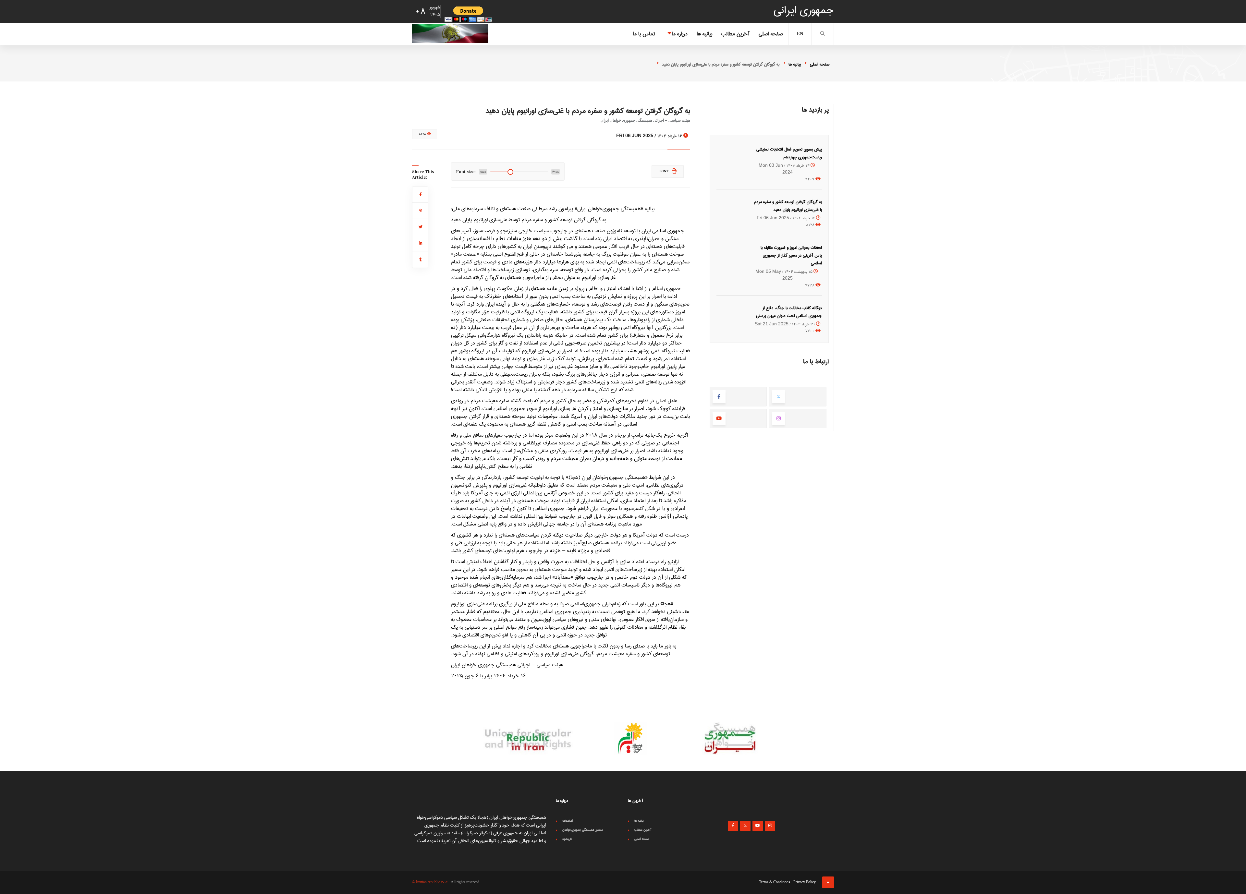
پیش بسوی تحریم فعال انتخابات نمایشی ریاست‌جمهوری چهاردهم (789, 153)
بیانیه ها (704, 34)
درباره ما (680, 34)
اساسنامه (567, 821)
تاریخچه (567, 839)
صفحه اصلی (771, 34)
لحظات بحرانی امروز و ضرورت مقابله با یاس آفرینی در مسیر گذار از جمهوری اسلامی (791, 255)
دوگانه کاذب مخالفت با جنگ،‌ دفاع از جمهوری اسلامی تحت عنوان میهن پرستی (789, 312)
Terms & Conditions (774, 882)
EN (800, 33)
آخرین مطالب (735, 34)
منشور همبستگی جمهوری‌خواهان (582, 830)
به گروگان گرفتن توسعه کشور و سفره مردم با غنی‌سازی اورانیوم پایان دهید (788, 205)
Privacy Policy (804, 882)
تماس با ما (644, 34)
